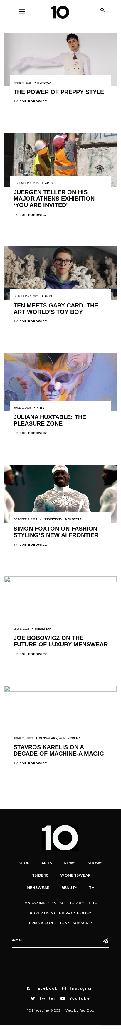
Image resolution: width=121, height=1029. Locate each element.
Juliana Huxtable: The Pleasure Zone (50, 420)
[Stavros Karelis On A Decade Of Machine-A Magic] (60, 690)
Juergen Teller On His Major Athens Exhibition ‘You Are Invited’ (54, 198)
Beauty (69, 887)
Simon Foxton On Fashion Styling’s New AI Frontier (56, 531)
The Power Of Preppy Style (59, 92)
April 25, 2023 (23, 738)
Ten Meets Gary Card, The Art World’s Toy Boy (56, 308)
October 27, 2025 (26, 296)
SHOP (24, 863)
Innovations (52, 519)
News (70, 863)
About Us (86, 903)
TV (91, 887)
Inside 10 (39, 875)
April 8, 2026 (22, 82)
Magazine (34, 903)
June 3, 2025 (22, 407)
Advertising (43, 913)
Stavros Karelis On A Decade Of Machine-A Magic (59, 750)
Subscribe (84, 923)
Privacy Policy (75, 913)
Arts (49, 183)
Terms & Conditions (48, 923)
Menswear (45, 82)
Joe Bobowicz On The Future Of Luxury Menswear (61, 641)
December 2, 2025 (26, 183)
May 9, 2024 (21, 628)
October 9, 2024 (25, 519)
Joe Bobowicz (33, 101)
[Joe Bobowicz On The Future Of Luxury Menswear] (60, 581)
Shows (95, 863)
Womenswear (69, 738)
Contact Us (61, 903)
